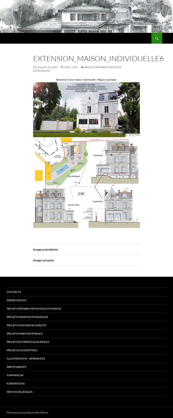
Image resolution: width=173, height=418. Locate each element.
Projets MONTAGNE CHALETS (26, 325)
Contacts (14, 292)
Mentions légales (19, 391)
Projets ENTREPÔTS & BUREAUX (28, 342)
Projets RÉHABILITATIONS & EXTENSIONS (34, 308)
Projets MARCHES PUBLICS (25, 333)
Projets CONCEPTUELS (22, 350)
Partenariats (16, 367)
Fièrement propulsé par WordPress (27, 412)
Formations (16, 383)
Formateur (15, 375)
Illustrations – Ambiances (26, 358)
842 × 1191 (71, 67)
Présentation (16, 300)
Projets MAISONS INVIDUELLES (27, 317)
